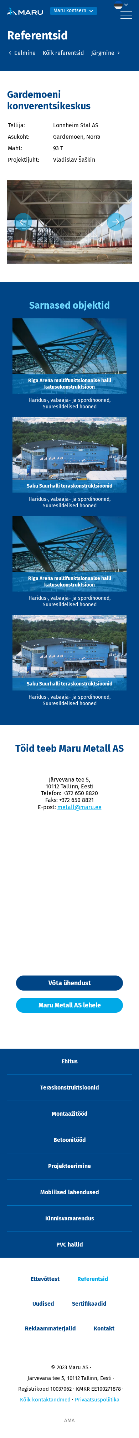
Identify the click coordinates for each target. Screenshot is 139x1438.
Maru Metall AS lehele (69, 1005)
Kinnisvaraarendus (69, 1218)
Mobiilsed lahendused (69, 1192)
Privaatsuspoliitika (97, 1399)
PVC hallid (69, 1244)
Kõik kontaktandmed (45, 1399)
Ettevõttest (45, 1279)
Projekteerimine (69, 1166)
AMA (69, 1420)
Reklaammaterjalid (50, 1328)
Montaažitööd (70, 1113)
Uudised (43, 1303)
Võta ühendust (69, 983)
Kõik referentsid (63, 52)
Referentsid (92, 1279)
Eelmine (24, 52)
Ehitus (70, 1061)
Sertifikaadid (89, 1303)
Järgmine (103, 52)
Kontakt (104, 1328)
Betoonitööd (69, 1139)
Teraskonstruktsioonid (69, 1087)
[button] (123, 5)
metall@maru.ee (79, 807)
